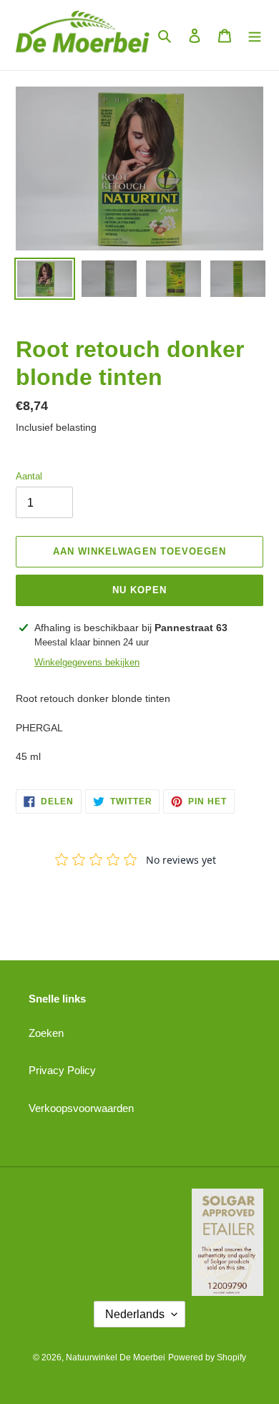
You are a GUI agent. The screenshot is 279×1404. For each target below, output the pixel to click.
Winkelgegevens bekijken (87, 662)
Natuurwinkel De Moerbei (115, 1357)
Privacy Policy (62, 1070)
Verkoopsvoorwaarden (81, 1108)
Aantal (29, 476)
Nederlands (135, 1314)
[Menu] (255, 35)
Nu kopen (139, 590)
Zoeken (46, 1033)
